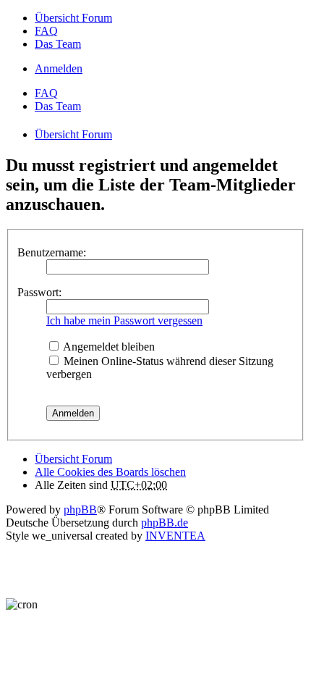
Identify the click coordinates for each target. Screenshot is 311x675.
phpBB (80, 509)
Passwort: (39, 292)
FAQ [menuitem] (46, 31)
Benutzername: (51, 252)
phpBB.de (164, 522)
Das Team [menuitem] (58, 44)
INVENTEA (175, 535)
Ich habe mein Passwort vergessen (124, 320)
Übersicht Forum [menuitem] (73, 18)
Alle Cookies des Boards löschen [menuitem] (110, 472)
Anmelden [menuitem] (58, 68)
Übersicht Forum (73, 459)
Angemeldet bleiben (108, 346)
